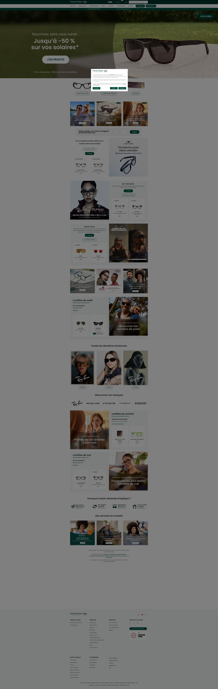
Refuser (114, 88)
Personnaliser (96, 88)
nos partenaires (111, 74)
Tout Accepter (122, 88)
